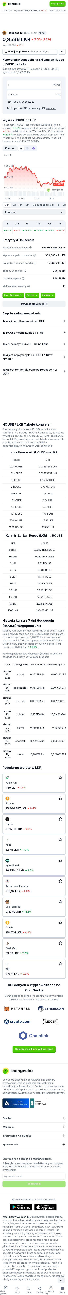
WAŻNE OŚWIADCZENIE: (15, 1217)
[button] (34, 304)
